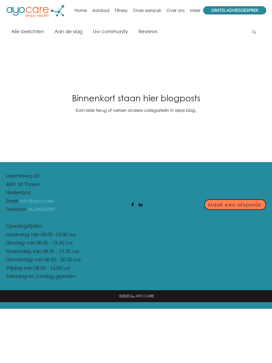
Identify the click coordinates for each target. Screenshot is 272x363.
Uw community (110, 31)
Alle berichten (27, 31)
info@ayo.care (37, 201)
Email (13, 201)
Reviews (148, 31)
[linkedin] (140, 204)
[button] (254, 32)
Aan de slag (68, 31)
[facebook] (132, 204)
